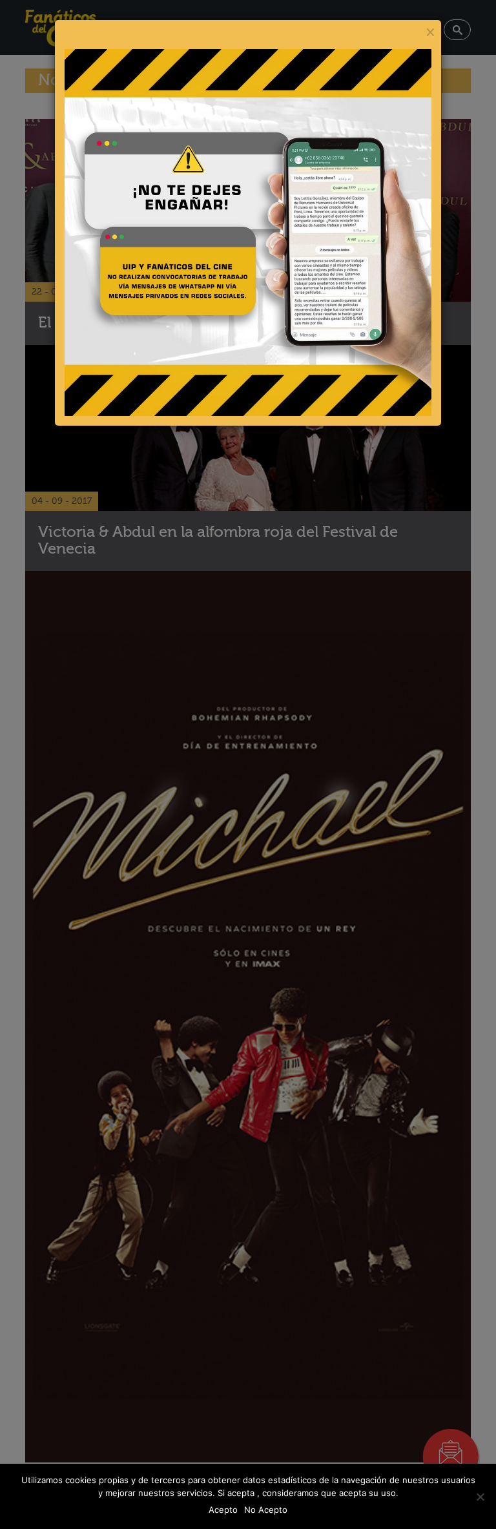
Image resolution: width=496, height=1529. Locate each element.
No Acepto (265, 1509)
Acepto (223, 1509)
